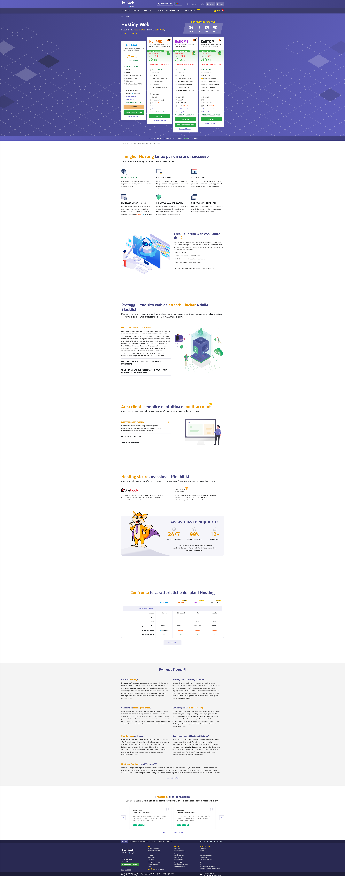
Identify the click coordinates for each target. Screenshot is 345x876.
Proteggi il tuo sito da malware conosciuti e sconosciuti (141, 362)
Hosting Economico (179, 850)
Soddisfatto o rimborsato (134, 102)
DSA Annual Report (148, 875)
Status (149, 866)
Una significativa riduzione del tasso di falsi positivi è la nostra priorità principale (144, 371)
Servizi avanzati (131, 96)
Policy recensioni (138, 875)
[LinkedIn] (208, 841)
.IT (177, 138)
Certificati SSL (151, 861)
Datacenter (203, 848)
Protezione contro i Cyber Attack (136, 327)
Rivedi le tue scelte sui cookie (162, 875)
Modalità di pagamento (206, 855)
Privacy (123, 875)
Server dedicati (151, 857)
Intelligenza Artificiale (179, 866)
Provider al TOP (181, 813)
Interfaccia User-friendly (132, 422)
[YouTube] (212, 841)
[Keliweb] (128, 851)
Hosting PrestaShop (179, 855)
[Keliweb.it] (128, 4)
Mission (202, 850)
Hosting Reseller (178, 861)
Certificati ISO (203, 857)
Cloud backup (151, 859)
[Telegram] (218, 841)
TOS (132, 875)
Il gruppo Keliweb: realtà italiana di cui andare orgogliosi (149, 813)
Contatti (202, 863)
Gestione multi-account (131, 436)
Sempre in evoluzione (130, 442)
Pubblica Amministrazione (154, 852)
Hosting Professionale (179, 852)
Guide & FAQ (203, 852)
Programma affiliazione (206, 859)
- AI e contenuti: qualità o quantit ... (162, 841)
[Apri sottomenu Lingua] (180, 3)
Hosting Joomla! (178, 857)
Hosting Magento (178, 859)
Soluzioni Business (152, 854)
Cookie (128, 875)
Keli (164, 602)
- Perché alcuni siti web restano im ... (140, 841)
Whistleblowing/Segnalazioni (207, 866)
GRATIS (185, 138)
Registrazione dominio (153, 848)
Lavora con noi (204, 854)
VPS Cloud (150, 855)
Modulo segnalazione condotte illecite (210, 868)
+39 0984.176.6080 (166, 4)
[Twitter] (205, 841)
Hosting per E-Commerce (180, 863)
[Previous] (123, 817)
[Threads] (222, 841)
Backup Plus (130, 99)
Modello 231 (203, 870)
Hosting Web (177, 848)
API (201, 864)
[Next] (221, 817)
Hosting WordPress (179, 854)
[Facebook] (202, 841)
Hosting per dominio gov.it (181, 864)
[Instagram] (215, 841)
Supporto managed (153, 864)
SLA (201, 861)
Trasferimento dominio (154, 850)
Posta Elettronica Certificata (155, 863)
